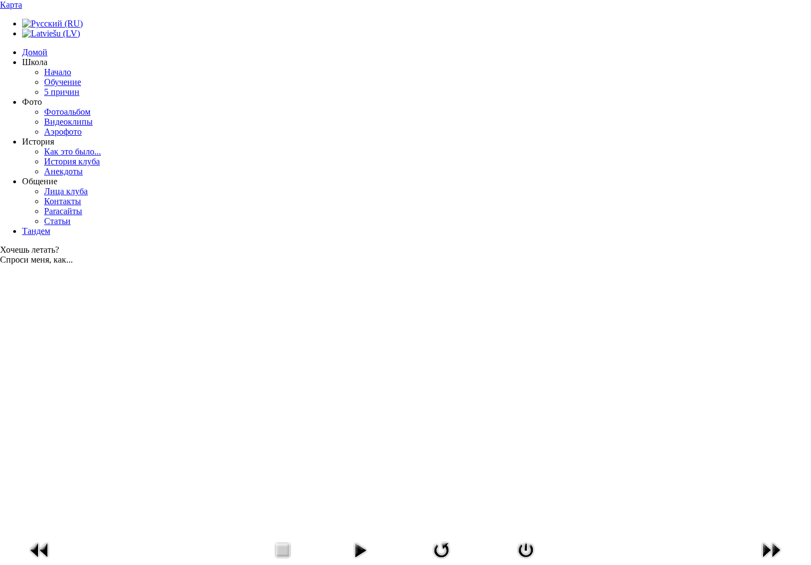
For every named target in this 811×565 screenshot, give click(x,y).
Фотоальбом (67, 111)
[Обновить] (441, 560)
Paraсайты (63, 211)
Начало (57, 72)
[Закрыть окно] (525, 560)
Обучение (62, 82)
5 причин (61, 92)
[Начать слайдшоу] (360, 560)
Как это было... (72, 151)
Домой (34, 52)
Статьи (57, 221)
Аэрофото (63, 131)
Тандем (36, 231)
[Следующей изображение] (771, 560)
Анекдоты (63, 171)
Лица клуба (66, 191)
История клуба (72, 161)
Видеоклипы (68, 121)
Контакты (62, 201)
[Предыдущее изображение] (39, 560)
